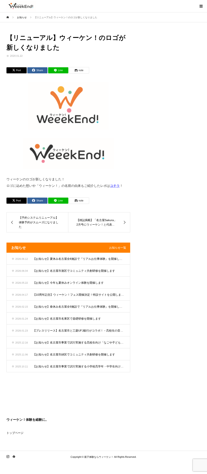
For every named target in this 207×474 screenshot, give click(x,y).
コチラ (115, 185)
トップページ (14, 432)
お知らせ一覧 (117, 247)
